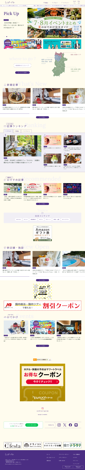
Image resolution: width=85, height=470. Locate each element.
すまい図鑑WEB (76, 454)
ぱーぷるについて (51, 457)
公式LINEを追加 (31, 424)
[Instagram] (59, 425)
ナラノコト (75, 460)
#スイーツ (48, 219)
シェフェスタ (76, 463)
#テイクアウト (65, 219)
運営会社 (49, 460)
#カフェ (41, 219)
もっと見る (42, 117)
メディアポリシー (63, 457)
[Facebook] (70, 425)
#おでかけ (18, 219)
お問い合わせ (62, 460)
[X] (64, 425)
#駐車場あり (33, 219)
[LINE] (76, 425)
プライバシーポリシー (64, 454)
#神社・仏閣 (56, 219)
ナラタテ (75, 457)
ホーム (48, 454)
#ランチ (26, 219)
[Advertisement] (42, 437)
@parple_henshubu (42, 414)
